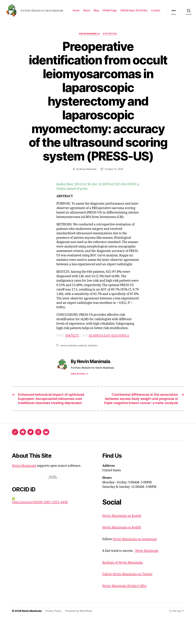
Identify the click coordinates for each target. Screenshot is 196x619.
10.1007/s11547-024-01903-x (109, 336)
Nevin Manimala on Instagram (135, 539)
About (86, 10)
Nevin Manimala (89, 33)
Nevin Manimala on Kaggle (121, 516)
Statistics (110, 33)
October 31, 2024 (113, 169)
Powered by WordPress (78, 610)
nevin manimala (68, 345)
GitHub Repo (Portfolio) (134, 10)
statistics (92, 345)
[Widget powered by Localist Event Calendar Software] (53, 477)
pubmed (82, 345)
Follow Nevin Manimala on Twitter (127, 574)
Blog (96, 10)
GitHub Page (109, 10)
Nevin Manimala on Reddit (121, 527)
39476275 (72, 336)
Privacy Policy (53, 610)
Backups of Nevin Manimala (122, 563)
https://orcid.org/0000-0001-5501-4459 (40, 502)
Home (76, 10)
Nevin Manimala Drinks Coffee (124, 586)
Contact (155, 10)
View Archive (79, 373)
